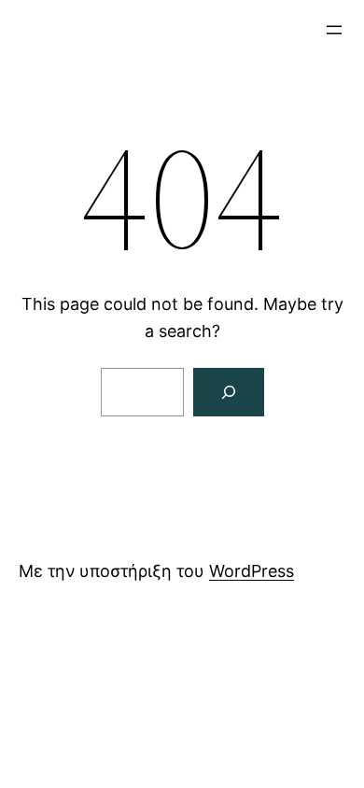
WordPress (251, 571)
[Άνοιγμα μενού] (334, 30)
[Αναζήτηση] (228, 392)
